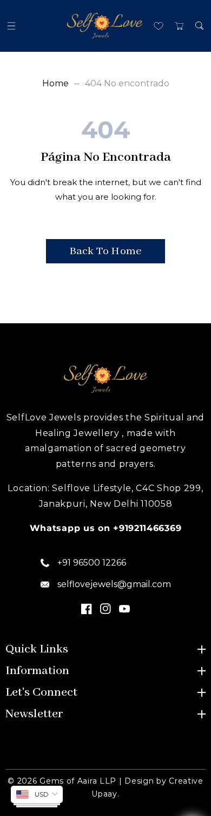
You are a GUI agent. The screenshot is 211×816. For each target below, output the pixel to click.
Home (55, 83)
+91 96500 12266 (91, 562)
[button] (11, 25)
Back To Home (105, 251)
